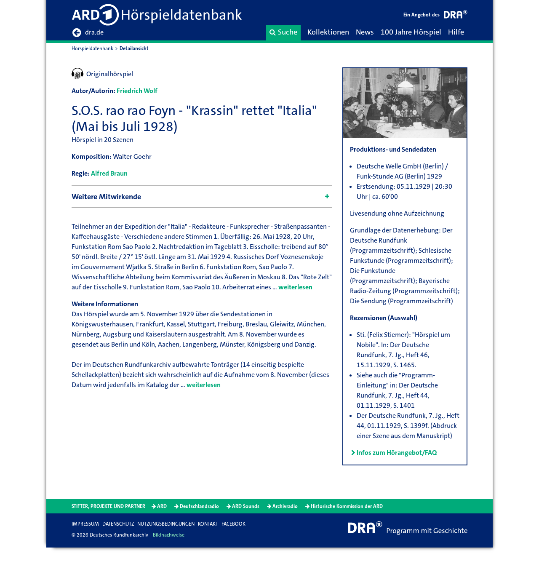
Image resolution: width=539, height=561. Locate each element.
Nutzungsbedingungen (166, 524)
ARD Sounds (245, 506)
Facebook (233, 524)
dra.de (94, 32)
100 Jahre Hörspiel (411, 32)
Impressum (85, 524)
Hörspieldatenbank (92, 48)
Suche (287, 32)
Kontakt (208, 524)
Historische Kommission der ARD (347, 506)
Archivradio (285, 506)
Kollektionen (328, 32)
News (365, 32)
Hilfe (456, 32)
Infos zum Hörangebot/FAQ (397, 452)
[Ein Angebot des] (455, 15)
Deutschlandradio (199, 506)
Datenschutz (118, 524)
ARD (162, 506)
